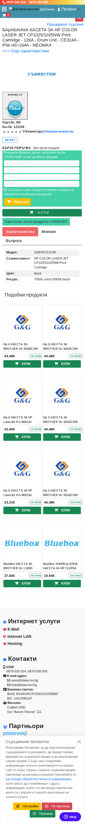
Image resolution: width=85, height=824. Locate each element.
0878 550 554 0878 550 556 (27, 2)
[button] (68, 9)
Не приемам (59, 806)
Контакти (21, 658)
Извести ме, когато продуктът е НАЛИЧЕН (36, 221)
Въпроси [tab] (14, 240)
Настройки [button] (29, 806)
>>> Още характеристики (26, 51)
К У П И (44, 212)
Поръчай (19, 201)
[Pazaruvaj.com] (21, 734)
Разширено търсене (65, 24)
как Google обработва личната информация (38, 779)
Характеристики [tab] (20, 231)
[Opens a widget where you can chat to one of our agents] (70, 817)
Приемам (44, 813)
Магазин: (14, 702)
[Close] (79, 741)
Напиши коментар (59, 131)
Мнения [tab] (49, 231)
